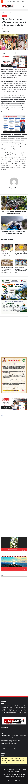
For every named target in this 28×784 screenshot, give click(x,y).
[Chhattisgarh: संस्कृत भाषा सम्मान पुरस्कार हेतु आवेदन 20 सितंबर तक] (21, 247)
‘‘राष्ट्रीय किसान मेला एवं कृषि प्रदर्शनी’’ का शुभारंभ (6, 252)
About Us (9, 774)
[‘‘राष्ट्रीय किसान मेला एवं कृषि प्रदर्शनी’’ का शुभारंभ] (7, 247)
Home (4, 12)
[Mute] (22, 550)
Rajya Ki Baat (6, 29)
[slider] (12, 549)
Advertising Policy (20, 776)
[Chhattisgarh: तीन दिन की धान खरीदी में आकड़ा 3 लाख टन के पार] (7, 262)
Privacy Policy (22, 774)
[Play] (3, 550)
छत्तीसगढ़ (11, 12)
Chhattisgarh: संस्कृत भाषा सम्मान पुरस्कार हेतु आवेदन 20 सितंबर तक (21, 253)
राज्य (7, 12)
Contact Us (15, 774)
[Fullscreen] (25, 550)
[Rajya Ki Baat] (7, 6)
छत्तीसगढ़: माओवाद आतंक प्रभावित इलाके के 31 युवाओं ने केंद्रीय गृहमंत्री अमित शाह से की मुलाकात (21, 270)
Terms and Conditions (9, 776)
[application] (14, 544)
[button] (14, 544)
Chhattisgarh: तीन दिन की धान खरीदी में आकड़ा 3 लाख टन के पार (7, 269)
